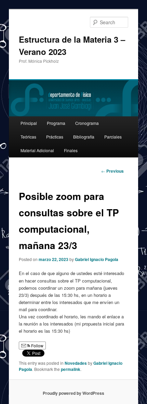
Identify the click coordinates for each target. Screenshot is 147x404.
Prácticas (54, 137)
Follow (36, 345)
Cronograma (87, 123)
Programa (56, 123)
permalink (70, 369)
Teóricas (28, 137)
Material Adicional (37, 150)
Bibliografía (83, 137)
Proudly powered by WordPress (73, 393)
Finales (71, 150)
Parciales (113, 137)
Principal (29, 123)
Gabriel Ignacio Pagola (96, 259)
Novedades (76, 363)
